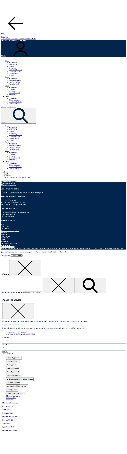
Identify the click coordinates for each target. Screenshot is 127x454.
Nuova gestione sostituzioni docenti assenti (17, 177)
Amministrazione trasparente (10, 231)
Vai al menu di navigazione (19, 39)
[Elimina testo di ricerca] (58, 285)
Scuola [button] (7, 61)
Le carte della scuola (15, 71)
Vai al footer (32, 39)
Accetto (17, 255)
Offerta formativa (14, 100)
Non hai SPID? (11, 398)
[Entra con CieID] (8, 427)
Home (6, 172)
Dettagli (6, 255)
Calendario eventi (14, 93)
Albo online (12, 94)
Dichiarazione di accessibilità (10, 243)
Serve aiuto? (10, 399)
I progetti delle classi (15, 103)
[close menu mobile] (16, 30)
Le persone (12, 68)
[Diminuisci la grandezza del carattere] (3, 245)
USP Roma (5, 228)
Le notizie (12, 89)
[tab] (16, 332)
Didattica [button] (7, 96)
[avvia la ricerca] (90, 285)
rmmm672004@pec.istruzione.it (16, 204)
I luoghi (11, 66)
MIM (2, 224)
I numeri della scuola (15, 70)
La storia (11, 75)
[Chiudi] (25, 268)
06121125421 (12, 200)
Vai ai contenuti (6, 39)
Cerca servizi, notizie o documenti (13, 292)
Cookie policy (5, 238)
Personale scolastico (15, 80)
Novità (6, 174)
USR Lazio (5, 226)
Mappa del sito (5, 234)
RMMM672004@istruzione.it (15, 202)
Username (5, 337)
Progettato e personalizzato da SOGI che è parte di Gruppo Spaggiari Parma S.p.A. (98, 248)
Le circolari (12, 91)
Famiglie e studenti (15, 82)
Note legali (4, 241)
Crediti (3, 240)
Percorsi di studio (14, 84)
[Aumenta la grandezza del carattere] (1, 245)
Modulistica (18, 325)
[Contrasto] (7, 245)
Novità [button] (7, 86)
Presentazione (13, 64)
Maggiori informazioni (13, 396)
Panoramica (13, 62)
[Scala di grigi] (5, 245)
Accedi (5, 351)
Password (5, 344)
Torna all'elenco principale (8, 181)
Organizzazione (14, 73)
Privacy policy (5, 236)
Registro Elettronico (8, 325)
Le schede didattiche (15, 102)
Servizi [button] (7, 77)
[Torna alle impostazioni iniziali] (9, 245)
